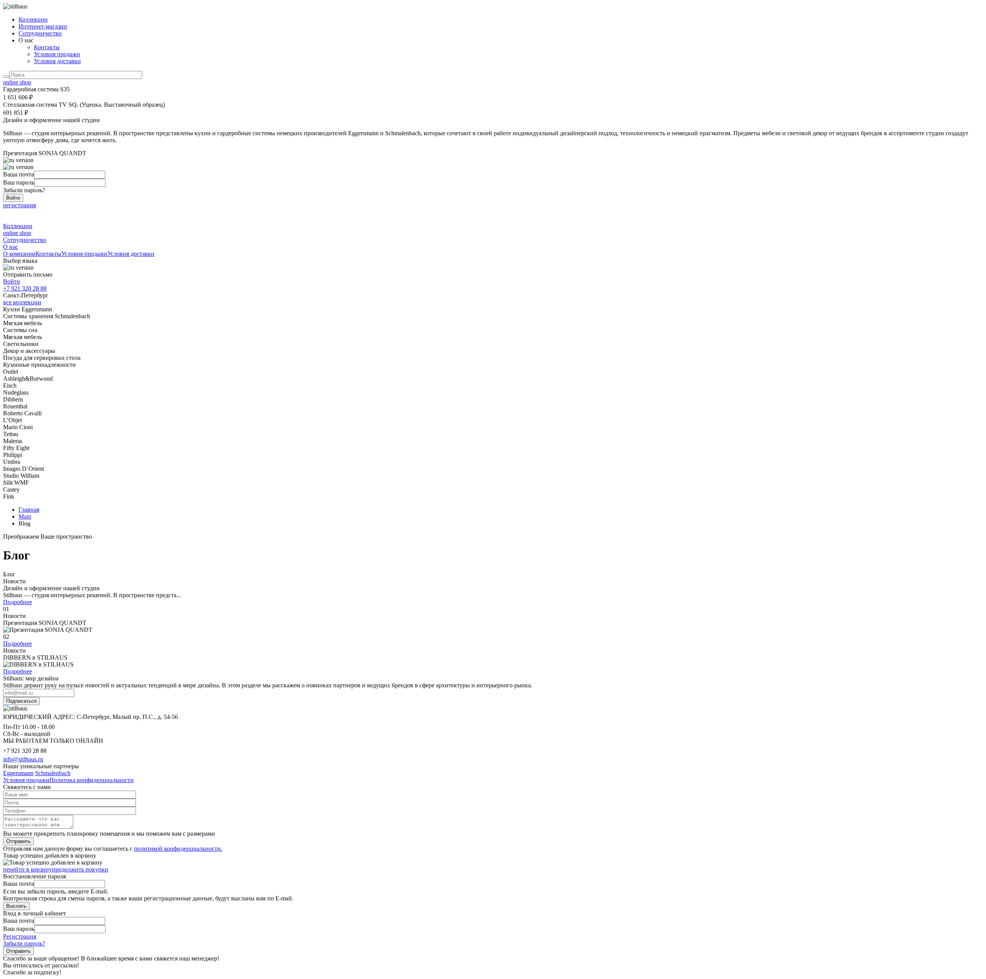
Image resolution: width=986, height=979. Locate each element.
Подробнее (17, 643)
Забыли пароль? (24, 943)
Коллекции (33, 19)
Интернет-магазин (42, 26)
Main (24, 516)
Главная (28, 509)
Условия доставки (57, 61)
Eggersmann (18, 773)
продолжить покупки (80, 869)
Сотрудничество (40, 33)
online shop (17, 82)
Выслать (16, 906)
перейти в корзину (27, 869)
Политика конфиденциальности (91, 780)
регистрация (19, 205)
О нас (10, 246)
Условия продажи (57, 54)
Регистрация (19, 936)
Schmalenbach (52, 773)
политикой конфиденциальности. (178, 848)
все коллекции (22, 302)
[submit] (6, 77)
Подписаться (21, 701)
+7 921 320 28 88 (25, 288)
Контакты (47, 47)
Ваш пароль (18, 182)
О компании (19, 253)
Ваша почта (18, 174)
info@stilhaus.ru (23, 759)
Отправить (18, 841)
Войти (13, 198)
